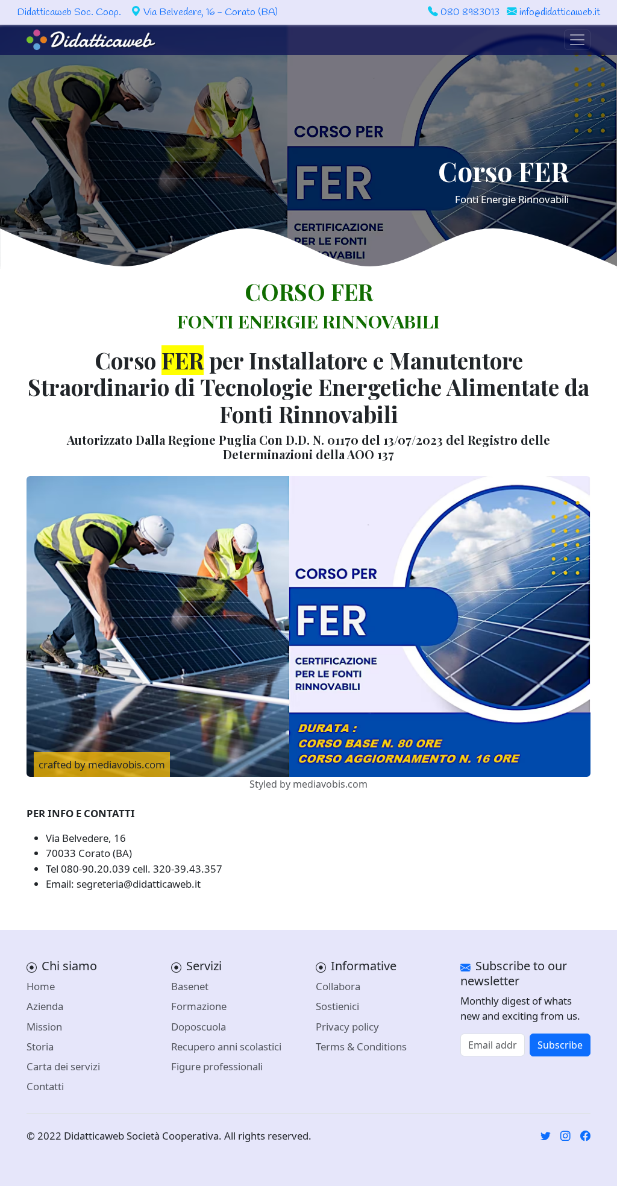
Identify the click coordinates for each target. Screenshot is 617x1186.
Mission (44, 1027)
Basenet (189, 986)
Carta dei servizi (63, 1066)
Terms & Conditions (361, 1046)
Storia (40, 1046)
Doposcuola (198, 1027)
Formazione (199, 1006)
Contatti (45, 1086)
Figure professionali (217, 1066)
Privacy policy (347, 1027)
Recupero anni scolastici (226, 1046)
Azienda (45, 1006)
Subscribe (560, 1045)
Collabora (338, 986)
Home (41, 986)
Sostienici (337, 1006)
